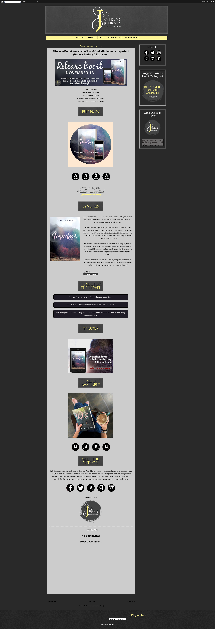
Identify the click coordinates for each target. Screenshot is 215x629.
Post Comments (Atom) (96, 606)
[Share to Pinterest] (96, 530)
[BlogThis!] (90, 530)
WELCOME (80, 38)
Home (92, 601)
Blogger (111, 624)
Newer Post (53, 601)
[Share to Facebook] (94, 530)
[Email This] (88, 530)
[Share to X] (92, 530)
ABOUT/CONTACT (130, 38)
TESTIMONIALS (114, 38)
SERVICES (92, 38)
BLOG (102, 38)
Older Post (130, 601)
